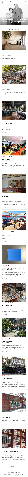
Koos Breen (8, 417)
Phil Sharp (8, 379)
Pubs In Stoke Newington (8, 378)
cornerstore (5, 196)
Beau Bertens (8, 198)
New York (4, 265)
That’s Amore (5, 415)
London (4, 375)
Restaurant (12, 120)
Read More (4, 61)
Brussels (4, 51)
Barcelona (5, 85)
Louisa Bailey (8, 452)
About (5, 474)
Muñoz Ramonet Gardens (8, 341)
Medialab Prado (6, 159)
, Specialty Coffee (8, 53)
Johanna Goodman (9, 269)
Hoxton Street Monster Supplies (10, 451)
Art (9, 265)
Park (10, 338)
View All (14, 466)
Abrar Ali (7, 342)
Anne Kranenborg (9, 306)
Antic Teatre (5, 87)
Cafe (9, 51)
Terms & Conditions (13, 474)
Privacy (22, 474)
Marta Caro (8, 89)
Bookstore (11, 302)
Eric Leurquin (8, 55)
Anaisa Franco (8, 160)
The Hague (4, 302)
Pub (8, 375)
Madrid (4, 156)
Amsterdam (5, 120)
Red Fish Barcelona (7, 234)
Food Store (11, 413)
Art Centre (10, 156)
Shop (8, 448)
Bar (10, 85)
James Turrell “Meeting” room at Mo (13, 268)
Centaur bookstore (7, 305)
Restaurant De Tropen (7, 123)
